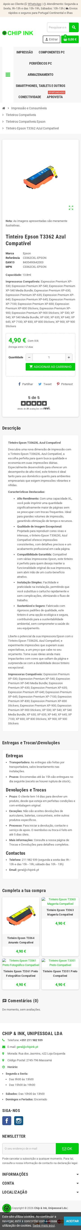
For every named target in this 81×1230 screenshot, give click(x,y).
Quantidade (16, 357)
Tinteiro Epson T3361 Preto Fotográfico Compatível (20, 973)
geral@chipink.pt (28, 869)
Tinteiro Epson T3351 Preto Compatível (60, 973)
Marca (10, 253)
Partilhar (27, 384)
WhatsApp (34, 4)
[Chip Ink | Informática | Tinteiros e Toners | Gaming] (17, 32)
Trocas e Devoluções (22, 844)
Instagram (18, 1120)
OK (69, 1148)
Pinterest (67, 384)
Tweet (47, 384)
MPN (9, 266)
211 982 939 (29, 859)
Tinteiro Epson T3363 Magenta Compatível (60, 912)
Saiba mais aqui (44, 1225)
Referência (13, 258)
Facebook (6, 1120)
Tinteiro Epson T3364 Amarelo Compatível (20, 940)
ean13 (10, 262)
